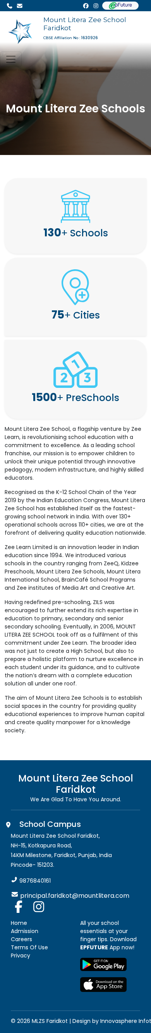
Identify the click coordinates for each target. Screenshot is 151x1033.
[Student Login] (120, 6)
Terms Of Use (29, 947)
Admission (24, 931)
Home (19, 923)
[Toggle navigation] (11, 59)
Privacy (20, 955)
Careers (21, 939)
